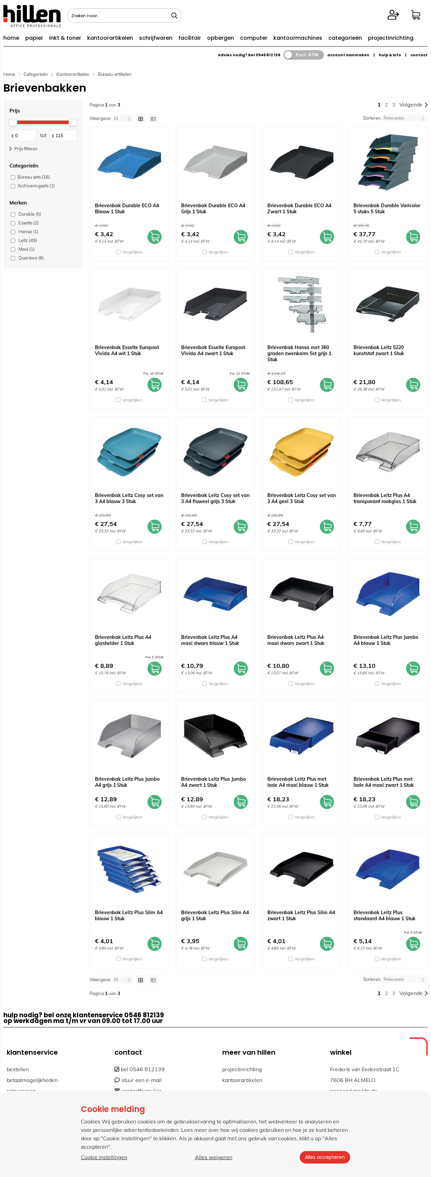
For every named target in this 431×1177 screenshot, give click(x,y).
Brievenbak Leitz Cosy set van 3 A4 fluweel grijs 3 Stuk (215, 498)
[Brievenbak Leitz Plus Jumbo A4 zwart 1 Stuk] (215, 736)
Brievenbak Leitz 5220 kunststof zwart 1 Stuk (379, 350)
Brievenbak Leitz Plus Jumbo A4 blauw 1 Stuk (386, 640)
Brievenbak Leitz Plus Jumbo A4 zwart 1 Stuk (213, 782)
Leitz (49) (28, 240)
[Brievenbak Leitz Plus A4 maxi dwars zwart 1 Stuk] (302, 594)
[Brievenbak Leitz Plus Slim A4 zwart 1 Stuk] (302, 869)
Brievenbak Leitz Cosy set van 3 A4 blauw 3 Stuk (129, 498)
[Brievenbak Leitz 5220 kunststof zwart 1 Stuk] (388, 304)
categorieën (345, 38)
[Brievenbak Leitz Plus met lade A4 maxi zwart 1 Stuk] (388, 736)
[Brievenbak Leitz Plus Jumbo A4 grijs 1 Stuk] (129, 736)
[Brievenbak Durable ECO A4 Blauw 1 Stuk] (129, 162)
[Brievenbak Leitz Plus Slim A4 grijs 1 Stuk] (215, 869)
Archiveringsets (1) (36, 185)
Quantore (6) (31, 257)
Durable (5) (30, 214)
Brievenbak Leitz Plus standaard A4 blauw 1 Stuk (385, 915)
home (11, 38)
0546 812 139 (268, 55)
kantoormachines (297, 38)
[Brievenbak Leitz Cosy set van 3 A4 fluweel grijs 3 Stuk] (215, 452)
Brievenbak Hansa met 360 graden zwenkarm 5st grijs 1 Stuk (299, 353)
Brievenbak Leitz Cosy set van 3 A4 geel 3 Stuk (301, 498)
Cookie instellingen (104, 1157)
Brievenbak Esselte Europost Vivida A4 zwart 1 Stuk (213, 350)
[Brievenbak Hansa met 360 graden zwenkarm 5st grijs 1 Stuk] (302, 304)
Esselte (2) (29, 222)
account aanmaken (348, 55)
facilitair (189, 38)
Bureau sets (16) (34, 177)
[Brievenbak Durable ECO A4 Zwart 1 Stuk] (302, 162)
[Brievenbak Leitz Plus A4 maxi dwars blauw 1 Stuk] (215, 594)
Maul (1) (27, 249)
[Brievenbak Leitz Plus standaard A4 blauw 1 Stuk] (388, 869)
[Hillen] (32, 25)
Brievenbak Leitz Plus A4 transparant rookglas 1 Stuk (385, 498)
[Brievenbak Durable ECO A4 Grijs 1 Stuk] (215, 162)
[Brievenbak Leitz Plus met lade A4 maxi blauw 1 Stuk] (302, 736)
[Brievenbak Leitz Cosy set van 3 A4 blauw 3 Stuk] (129, 452)
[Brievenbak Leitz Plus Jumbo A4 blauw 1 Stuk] (388, 594)
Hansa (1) (28, 231)
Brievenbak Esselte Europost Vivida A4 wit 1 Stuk (127, 350)
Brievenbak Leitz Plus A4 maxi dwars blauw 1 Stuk (210, 640)
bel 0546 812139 (143, 1069)
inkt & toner (65, 38)
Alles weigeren (213, 1157)
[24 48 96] (123, 118)
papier (34, 38)
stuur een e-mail (142, 1080)
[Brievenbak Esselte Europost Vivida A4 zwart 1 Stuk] (215, 304)
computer (253, 38)
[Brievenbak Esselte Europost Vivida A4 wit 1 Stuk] (129, 304)
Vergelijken (132, 251)
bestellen (18, 1069)
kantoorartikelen (110, 38)
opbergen (220, 38)
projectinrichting (390, 38)
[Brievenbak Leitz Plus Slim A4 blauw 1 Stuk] (129, 869)
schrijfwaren (155, 38)
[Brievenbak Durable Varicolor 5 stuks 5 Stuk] (388, 162)
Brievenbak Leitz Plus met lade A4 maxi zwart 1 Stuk (384, 782)
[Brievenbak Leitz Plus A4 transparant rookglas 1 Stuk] (388, 452)
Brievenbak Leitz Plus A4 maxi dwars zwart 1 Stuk (295, 640)
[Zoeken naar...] (174, 15)
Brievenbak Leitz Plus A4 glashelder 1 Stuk (123, 640)
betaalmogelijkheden (32, 1080)
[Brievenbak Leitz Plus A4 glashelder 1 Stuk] (129, 594)
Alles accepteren (325, 1157)
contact (419, 55)
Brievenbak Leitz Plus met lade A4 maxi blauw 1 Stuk (298, 782)
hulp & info (390, 55)
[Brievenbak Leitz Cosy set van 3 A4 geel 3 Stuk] (302, 452)
